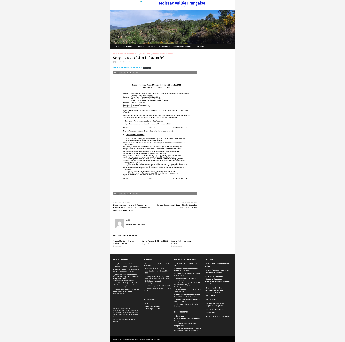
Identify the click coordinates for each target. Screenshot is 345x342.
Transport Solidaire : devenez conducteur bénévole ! (123, 242)
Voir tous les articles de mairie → (136, 225)
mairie (120, 62)
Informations (127, 47)
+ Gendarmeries (210, 299)
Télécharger (147, 68)
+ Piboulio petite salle (152, 306)
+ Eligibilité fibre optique (214, 306)
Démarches (200, 47)
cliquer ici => (126, 312)
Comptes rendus (134, 54)
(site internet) (179, 296)
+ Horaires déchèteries (213, 293)
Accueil (117, 47)
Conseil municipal (145, 54)
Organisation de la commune (182, 47)
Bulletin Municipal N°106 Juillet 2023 (155, 241)
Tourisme (151, 47)
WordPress (151, 339)
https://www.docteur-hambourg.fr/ (187, 286)
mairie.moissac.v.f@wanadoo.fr (128, 267)
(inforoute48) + (179, 330)
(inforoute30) (191, 330)
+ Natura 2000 (210, 312)
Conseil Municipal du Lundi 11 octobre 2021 (127, 68)
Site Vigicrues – (181, 323)
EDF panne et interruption (185, 304)
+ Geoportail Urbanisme (213, 279)
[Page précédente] (115, 73)
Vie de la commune (167, 54)
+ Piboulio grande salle (152, 309)
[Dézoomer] (127, 73)
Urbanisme (140, 47)
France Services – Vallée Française (188, 294)
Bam (158, 339)
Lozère (198, 328)
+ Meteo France (179, 316)
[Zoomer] (130, 73)
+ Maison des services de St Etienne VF (187, 300)
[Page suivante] (118, 73)
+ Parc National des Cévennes (215, 310)
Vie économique (164, 47)
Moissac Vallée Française (182, 3)
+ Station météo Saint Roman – (185, 318)
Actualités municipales (120, 54)
